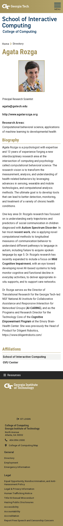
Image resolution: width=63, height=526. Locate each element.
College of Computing (19, 31)
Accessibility (11, 506)
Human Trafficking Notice (18, 493)
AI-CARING (33, 308)
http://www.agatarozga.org (20, 114)
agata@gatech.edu (14, 106)
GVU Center (10, 362)
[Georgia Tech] (21, 385)
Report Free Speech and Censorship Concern (29, 520)
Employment (11, 462)
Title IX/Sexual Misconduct (19, 497)
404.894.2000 (17, 440)
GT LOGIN (25, 418)
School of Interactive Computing (29, 22)
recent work (22, 232)
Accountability (12, 511)
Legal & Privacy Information (19, 488)
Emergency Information (17, 467)
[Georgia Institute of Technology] (15, 5)
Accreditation (11, 515)
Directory (18, 43)
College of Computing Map (23, 445)
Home (5, 43)
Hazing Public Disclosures (18, 502)
